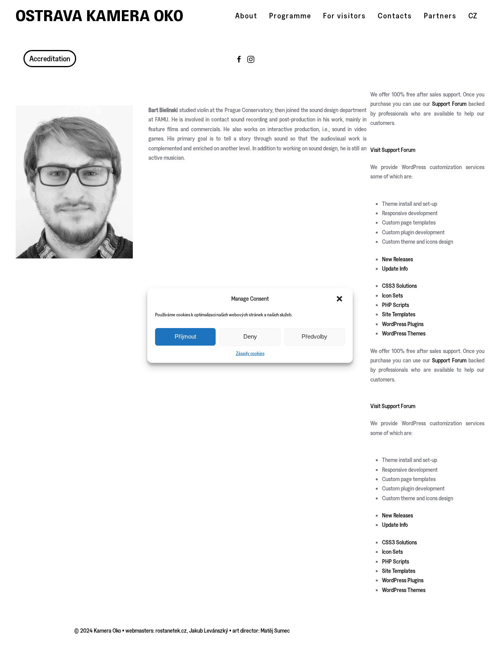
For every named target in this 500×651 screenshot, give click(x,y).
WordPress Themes (403, 333)
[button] (340, 298)
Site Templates (398, 314)
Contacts (395, 15)
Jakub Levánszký (208, 630)
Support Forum (449, 103)
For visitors (344, 15)
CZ (472, 15)
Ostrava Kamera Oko (100, 16)
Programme (290, 15)
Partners (440, 15)
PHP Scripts (395, 304)
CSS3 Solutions (399, 285)
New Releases (397, 259)
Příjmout (185, 336)
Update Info (395, 268)
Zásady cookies (250, 353)
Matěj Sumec (275, 630)
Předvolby (314, 336)
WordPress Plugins (402, 324)
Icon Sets (392, 295)
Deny (250, 336)
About (246, 15)
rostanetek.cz (171, 630)
